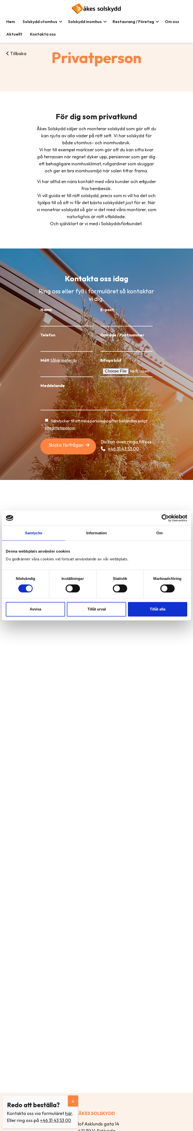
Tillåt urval (96, 609)
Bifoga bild (110, 360)
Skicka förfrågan (66, 445)
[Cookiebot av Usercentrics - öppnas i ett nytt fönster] (165, 518)
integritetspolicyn (60, 427)
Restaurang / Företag (133, 21)
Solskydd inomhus (85, 21)
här (68, 1113)
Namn (46, 309)
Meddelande (52, 385)
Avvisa (35, 609)
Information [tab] (96, 533)
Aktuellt (14, 34)
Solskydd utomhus (40, 21)
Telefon (47, 334)
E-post (107, 309)
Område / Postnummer (122, 334)
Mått (58, 360)
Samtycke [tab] (33, 533)
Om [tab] (159, 533)
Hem (10, 21)
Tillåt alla (157, 609)
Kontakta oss (43, 34)
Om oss (172, 21)
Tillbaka (17, 53)
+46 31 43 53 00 (123, 449)
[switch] (73, 588)
